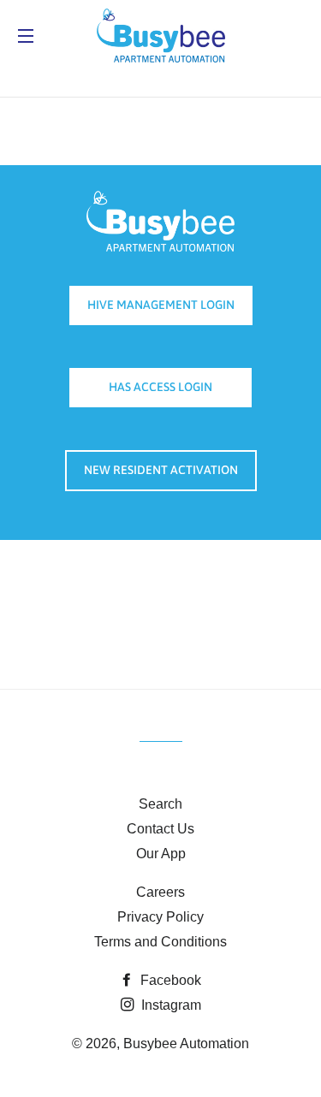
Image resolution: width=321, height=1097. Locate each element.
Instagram (169, 1005)
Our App (161, 853)
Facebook (169, 980)
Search (160, 804)
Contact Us (160, 828)
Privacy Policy (160, 917)
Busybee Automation (186, 1043)
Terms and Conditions (160, 941)
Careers (160, 892)
